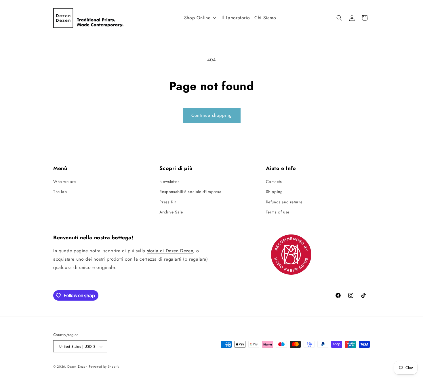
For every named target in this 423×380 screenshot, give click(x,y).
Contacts (274, 181)
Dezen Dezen (77, 366)
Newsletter (169, 181)
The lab (60, 192)
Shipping (274, 192)
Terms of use (277, 212)
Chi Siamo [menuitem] (265, 17)
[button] (339, 18)
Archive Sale (171, 212)
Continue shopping (211, 115)
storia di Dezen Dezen (170, 251)
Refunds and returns (284, 202)
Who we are (64, 181)
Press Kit (167, 202)
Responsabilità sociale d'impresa (190, 192)
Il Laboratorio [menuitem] (236, 17)
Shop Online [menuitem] (197, 17)
